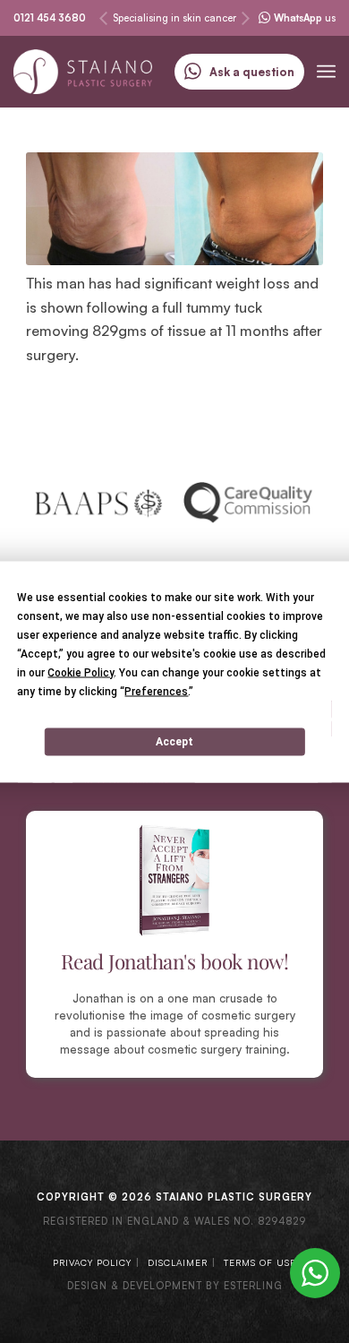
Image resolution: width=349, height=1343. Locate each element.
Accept (174, 742)
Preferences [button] (156, 690)
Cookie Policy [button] (80, 672)
